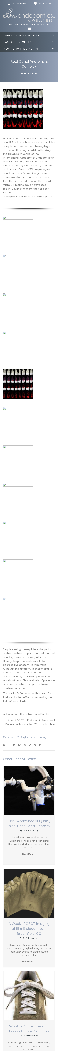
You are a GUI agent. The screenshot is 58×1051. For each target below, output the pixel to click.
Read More (29, 854)
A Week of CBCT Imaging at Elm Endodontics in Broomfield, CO (29, 928)
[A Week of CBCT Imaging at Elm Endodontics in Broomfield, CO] (29, 893)
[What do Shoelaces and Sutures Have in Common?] (29, 996)
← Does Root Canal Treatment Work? (26, 714)
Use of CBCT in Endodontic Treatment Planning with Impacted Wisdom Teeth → (30, 722)
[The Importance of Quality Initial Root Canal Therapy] (29, 790)
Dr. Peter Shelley (29, 73)
